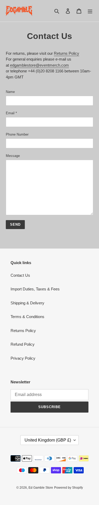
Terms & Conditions (27, 316)
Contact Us (20, 275)
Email (11, 113)
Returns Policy (66, 53)
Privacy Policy (23, 358)
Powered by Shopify (68, 487)
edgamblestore (23, 65)
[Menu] (90, 11)
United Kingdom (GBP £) (48, 440)
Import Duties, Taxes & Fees (35, 289)
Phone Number (17, 134)
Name (10, 92)
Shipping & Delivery (27, 303)
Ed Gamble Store (41, 487)
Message (13, 156)
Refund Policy (23, 344)
